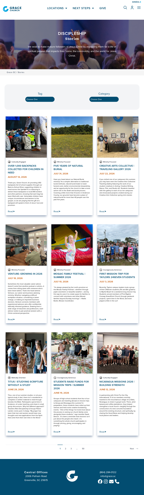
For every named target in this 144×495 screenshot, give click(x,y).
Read (10, 211)
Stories (21, 72)
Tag (40, 94)
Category (104, 94)
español (136, 2)
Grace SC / (12, 72)
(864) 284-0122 (108, 472)
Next (132, 448)
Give (102, 8)
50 (83, 448)
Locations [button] (55, 8)
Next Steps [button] (81, 8)
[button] (125, 7)
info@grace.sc (108, 476)
